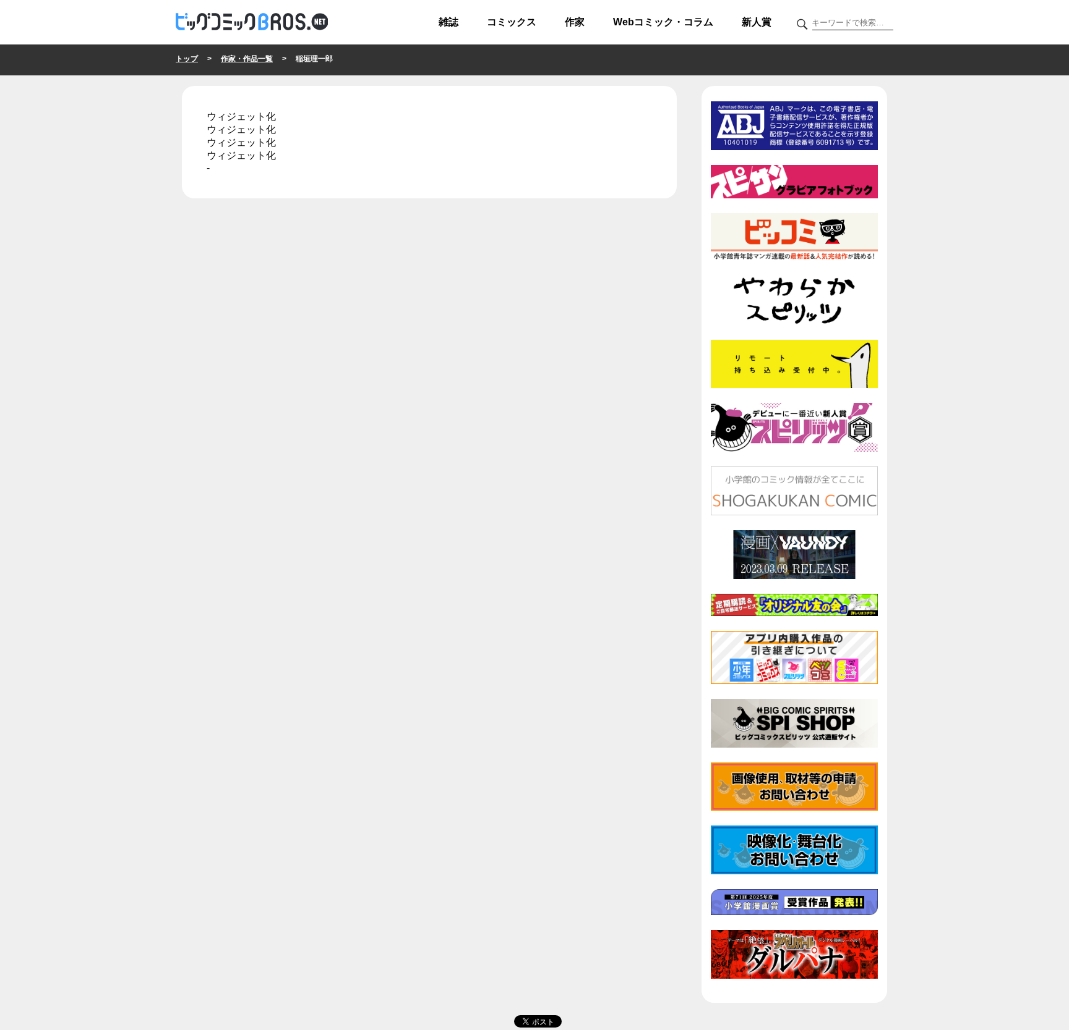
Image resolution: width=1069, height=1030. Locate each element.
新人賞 (756, 22)
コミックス (511, 22)
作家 (575, 22)
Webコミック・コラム (663, 22)
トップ (187, 58)
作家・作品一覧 (247, 58)
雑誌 (448, 22)
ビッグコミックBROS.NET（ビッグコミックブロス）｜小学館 (252, 22)
